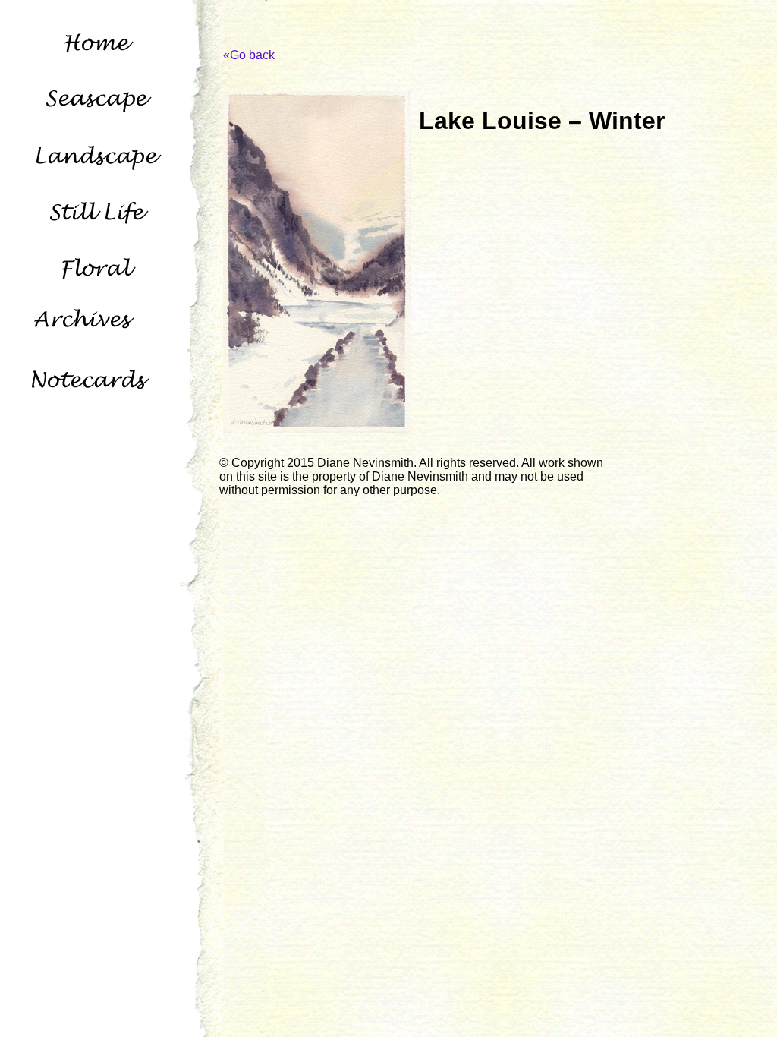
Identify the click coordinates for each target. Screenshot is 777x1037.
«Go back (249, 55)
